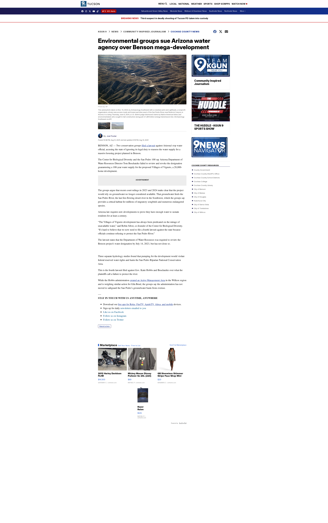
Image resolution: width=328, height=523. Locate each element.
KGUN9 (90, 11)
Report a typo (104, 326)
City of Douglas (199, 197)
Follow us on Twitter (113, 319)
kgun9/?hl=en (86, 11)
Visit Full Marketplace (178, 345)
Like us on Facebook (113, 311)
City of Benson (199, 189)
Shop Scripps (222, 4)
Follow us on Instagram (114, 315)
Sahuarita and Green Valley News (154, 11)
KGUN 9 (102, 31)
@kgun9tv (98, 11)
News (115, 31)
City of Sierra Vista (201, 204)
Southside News (215, 11)
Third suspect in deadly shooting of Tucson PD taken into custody (174, 18)
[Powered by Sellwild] (182, 423)
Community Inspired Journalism (144, 31)
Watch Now (239, 4)
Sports (208, 4)
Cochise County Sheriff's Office (206, 174)
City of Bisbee (199, 193)
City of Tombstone (201, 208)
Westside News (176, 11)
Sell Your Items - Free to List (129, 346)
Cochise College (200, 181)
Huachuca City (199, 201)
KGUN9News (83, 11)
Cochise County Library (203, 185)
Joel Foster (112, 136)
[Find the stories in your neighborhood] (211, 149)
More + (242, 11)
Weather (196, 4)
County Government (201, 170)
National (183, 4)
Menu (161, 4)
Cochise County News (185, 31)
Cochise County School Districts (206, 178)
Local (173, 4)
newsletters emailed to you (133, 308)
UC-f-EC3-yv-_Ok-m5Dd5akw (94, 11)
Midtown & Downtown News (195, 11)
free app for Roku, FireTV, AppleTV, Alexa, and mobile (145, 304)
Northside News (230, 11)
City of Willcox (199, 212)
